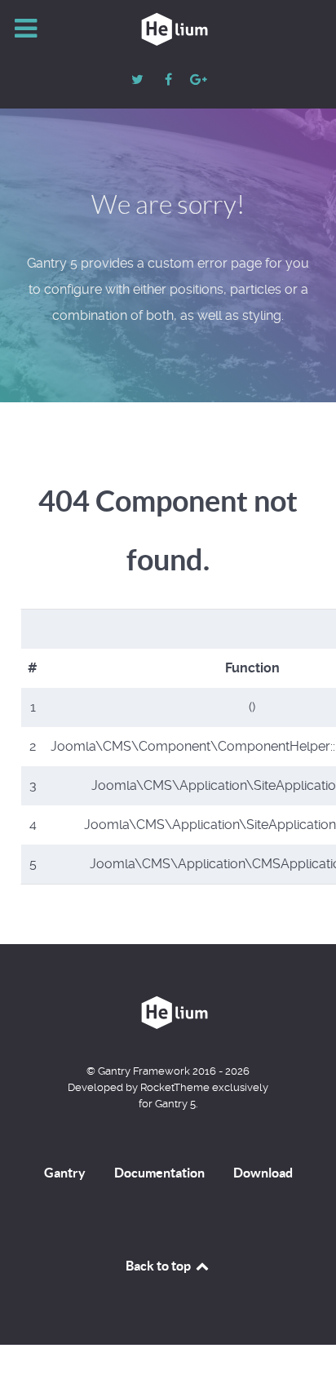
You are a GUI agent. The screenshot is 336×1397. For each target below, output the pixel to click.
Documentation (159, 1172)
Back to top (159, 1265)
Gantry (65, 1172)
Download (263, 1172)
